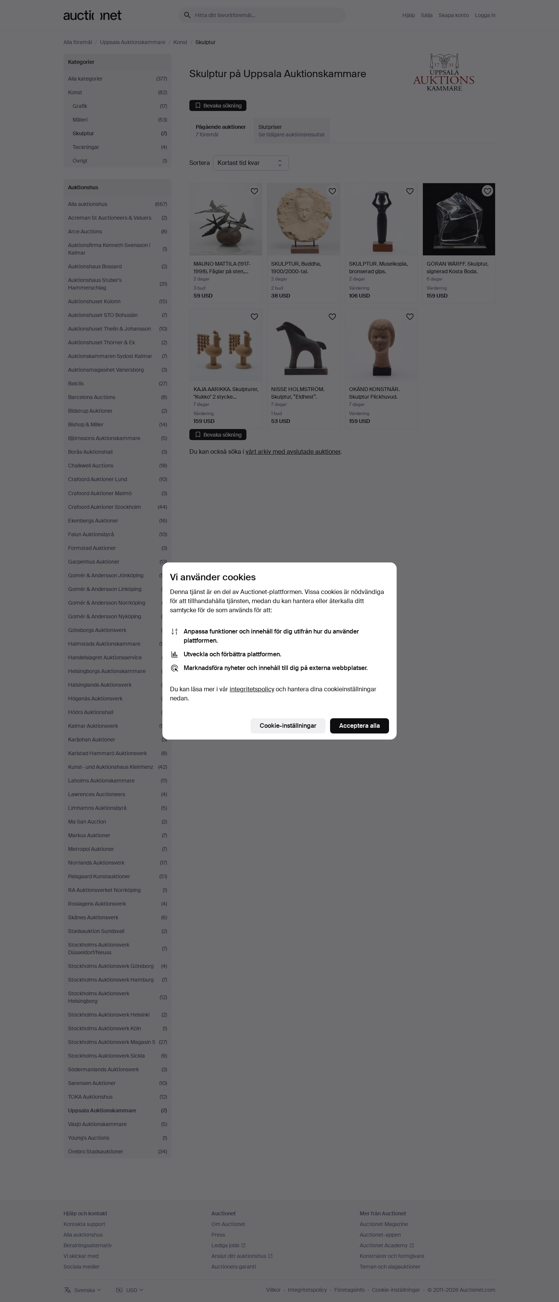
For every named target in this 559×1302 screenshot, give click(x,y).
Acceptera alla (359, 726)
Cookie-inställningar (288, 726)
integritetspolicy (252, 689)
